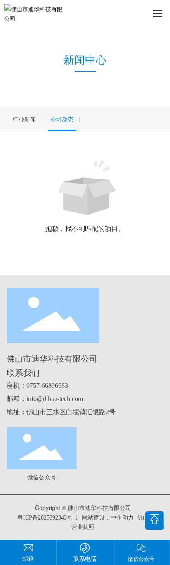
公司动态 (61, 119)
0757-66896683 (47, 385)
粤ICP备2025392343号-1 (47, 518)
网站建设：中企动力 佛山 (115, 518)
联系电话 (85, 558)
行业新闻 (24, 119)
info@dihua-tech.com (54, 398)
